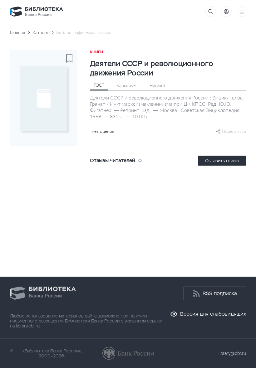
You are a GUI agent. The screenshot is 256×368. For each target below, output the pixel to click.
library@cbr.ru (232, 353)
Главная (17, 32)
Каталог (40, 32)
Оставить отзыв (222, 160)
